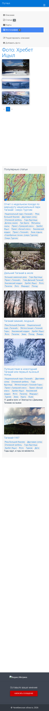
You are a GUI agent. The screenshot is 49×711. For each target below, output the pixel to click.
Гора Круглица (30, 220)
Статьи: (10, 20)
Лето (17, 286)
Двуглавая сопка (29, 217)
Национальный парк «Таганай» (19, 214)
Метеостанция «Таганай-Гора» (28, 385)
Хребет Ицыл (31, 283)
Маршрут (25, 286)
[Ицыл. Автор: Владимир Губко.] (15, 97)
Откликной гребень (13, 220)
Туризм (8, 397)
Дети (37, 448)
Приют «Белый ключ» (21, 229)
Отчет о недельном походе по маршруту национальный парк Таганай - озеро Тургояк (22, 207)
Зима (24, 334)
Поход (34, 286)
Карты (8, 25)
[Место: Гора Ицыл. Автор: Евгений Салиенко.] (15, 83)
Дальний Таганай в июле (18, 273)
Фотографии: (12, 30)
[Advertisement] (24, 137)
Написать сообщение (23, 693)
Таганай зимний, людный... (19, 321)
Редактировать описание (17, 38)
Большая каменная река (16, 277)
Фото (41, 283)
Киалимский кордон (13, 283)
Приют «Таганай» (21, 232)
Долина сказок (11, 223)
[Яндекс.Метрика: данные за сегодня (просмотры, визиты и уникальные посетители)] (18, 677)
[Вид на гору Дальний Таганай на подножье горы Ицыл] (15, 67)
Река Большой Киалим (15, 325)
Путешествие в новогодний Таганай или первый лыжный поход (21, 372)
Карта (23, 397)
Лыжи (30, 397)
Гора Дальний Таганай (33, 280)
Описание (9, 15)
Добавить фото (12, 43)
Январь (40, 334)
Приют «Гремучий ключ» (23, 226)
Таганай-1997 (11, 437)
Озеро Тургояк (11, 238)
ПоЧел (6, 3)
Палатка (8, 286)
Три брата (24, 223)
